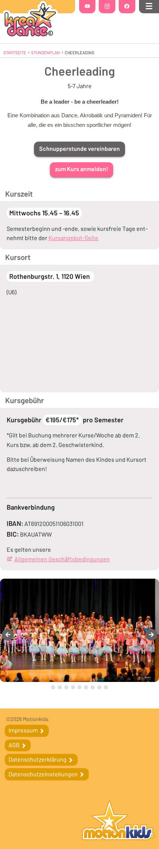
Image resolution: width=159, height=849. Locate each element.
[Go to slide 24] (155, 679)
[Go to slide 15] (96, 679)
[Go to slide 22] (142, 679)
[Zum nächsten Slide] (151, 635)
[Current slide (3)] (17, 679)
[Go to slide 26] (60, 687)
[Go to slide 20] (129, 679)
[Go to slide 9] (56, 679)
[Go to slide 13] (83, 679)
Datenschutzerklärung (38, 759)
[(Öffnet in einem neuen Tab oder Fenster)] (119, 821)
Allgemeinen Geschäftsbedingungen (62, 558)
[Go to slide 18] (116, 679)
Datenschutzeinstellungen (44, 773)
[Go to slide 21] (135, 679)
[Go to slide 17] (109, 679)
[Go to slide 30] (86, 687)
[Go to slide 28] (73, 687)
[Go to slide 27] (66, 687)
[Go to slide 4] (23, 679)
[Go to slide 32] (99, 687)
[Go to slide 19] (123, 679)
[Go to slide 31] (93, 687)
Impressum (24, 730)
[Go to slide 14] (89, 679)
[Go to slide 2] (10, 679)
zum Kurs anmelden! (81, 168)
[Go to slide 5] (30, 679)
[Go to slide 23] (149, 679)
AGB (15, 744)
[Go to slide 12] (76, 679)
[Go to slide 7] (43, 679)
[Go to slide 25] (53, 687)
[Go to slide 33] (106, 687)
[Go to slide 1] (3, 679)
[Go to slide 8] (50, 679)
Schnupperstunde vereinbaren (79, 148)
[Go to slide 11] (70, 679)
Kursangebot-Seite (73, 237)
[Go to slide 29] (80, 687)
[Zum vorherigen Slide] (8, 635)
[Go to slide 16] (103, 679)
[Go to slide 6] (37, 679)
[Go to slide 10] (63, 679)
